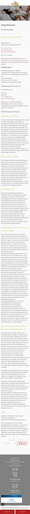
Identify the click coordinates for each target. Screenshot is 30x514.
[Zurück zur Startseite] (15, 3)
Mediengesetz (15, 60)
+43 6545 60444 (7, 48)
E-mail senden (15, 492)
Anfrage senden (22, 443)
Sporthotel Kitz (8, 496)
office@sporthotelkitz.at (9, 52)
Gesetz (3, 60)
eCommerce (22, 58)
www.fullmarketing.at (9, 98)
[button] (2, 3)
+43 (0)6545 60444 (15, 481)
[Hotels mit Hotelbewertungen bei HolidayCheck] (14, 496)
